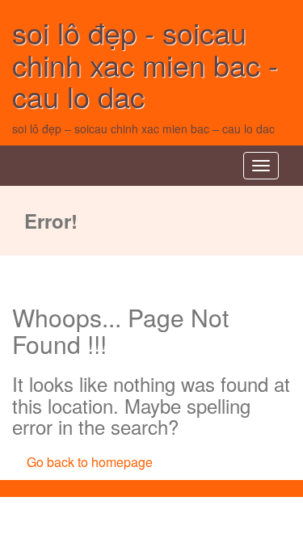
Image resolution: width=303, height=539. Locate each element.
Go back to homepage (90, 462)
